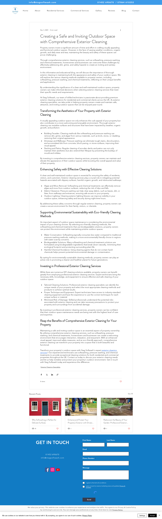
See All (130, 394)
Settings (142, 515)
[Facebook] (47, 470)
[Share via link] (57, 375)
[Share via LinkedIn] (52, 375)
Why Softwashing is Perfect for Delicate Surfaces (44, 421)
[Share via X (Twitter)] (47, 375)
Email (85, 449)
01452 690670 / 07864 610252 (115, 2)
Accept (152, 515)
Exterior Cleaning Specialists (50, 367)
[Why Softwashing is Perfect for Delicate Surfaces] (45, 407)
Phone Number (88, 458)
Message (86, 468)
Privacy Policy (117, 510)
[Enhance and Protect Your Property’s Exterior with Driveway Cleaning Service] (81, 407)
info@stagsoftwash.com (42, 2)
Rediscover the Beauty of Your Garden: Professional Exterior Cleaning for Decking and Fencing (116, 421)
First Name (87, 440)
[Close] (159, 515)
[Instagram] (52, 470)
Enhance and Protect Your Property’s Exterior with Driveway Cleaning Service (81, 421)
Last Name (111, 440)
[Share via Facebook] (41, 375)
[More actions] (120, 30)
